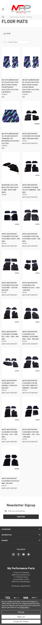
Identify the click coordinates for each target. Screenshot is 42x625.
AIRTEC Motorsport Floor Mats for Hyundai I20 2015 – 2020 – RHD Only (30, 286)
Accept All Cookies (21, 621)
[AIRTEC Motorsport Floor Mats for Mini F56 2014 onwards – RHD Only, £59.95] (31, 167)
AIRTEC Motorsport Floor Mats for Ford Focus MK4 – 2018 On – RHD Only (10, 286)
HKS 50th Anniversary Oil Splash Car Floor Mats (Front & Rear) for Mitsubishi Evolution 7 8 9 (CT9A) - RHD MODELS (31, 86)
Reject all (21, 617)
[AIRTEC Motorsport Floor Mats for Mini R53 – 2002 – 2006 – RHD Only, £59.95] (10, 314)
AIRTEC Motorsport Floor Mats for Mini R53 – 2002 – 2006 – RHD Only (10, 335)
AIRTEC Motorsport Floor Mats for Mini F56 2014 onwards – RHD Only (31, 188)
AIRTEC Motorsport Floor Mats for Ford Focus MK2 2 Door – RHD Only (11, 237)
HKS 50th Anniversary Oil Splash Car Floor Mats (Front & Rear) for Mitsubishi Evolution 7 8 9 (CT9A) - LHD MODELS (10, 86)
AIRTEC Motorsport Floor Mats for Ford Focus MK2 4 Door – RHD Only (31, 237)
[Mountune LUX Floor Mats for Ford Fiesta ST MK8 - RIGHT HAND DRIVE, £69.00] (10, 167)
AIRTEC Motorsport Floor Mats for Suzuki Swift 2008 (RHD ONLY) (31, 136)
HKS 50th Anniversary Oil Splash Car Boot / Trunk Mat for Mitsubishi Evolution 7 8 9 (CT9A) (10, 138)
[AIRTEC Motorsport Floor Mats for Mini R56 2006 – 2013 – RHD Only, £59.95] (10, 412)
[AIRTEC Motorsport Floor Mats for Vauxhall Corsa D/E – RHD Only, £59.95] (10, 363)
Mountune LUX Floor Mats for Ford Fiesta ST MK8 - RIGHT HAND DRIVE (10, 188)
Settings (21, 612)
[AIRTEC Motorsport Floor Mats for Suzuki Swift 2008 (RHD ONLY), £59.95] (31, 116)
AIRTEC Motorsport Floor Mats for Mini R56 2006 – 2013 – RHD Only (9, 433)
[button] (21, 33)
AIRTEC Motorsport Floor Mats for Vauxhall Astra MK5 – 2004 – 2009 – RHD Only (30, 335)
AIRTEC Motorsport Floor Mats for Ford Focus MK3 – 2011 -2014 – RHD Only (31, 433)
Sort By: (5, 42)
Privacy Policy (24, 607)
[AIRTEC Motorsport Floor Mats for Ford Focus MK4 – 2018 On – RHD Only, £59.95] (10, 265)
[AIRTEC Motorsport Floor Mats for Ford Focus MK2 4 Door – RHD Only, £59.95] (31, 216)
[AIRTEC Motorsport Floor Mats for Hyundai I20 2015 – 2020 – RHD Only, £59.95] (31, 265)
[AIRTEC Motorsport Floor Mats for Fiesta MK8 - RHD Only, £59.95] (10, 461)
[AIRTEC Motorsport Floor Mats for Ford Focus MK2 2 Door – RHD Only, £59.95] (10, 216)
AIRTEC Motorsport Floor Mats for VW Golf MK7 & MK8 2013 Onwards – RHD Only (30, 384)
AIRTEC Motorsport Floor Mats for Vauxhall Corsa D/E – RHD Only (10, 384)
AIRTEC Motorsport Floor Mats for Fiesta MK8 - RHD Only (10, 481)
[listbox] (19, 42)
